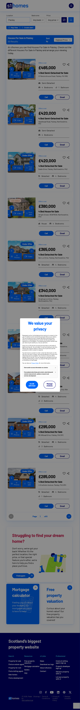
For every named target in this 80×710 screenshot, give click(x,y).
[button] (40, 367)
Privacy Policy (35, 363)
